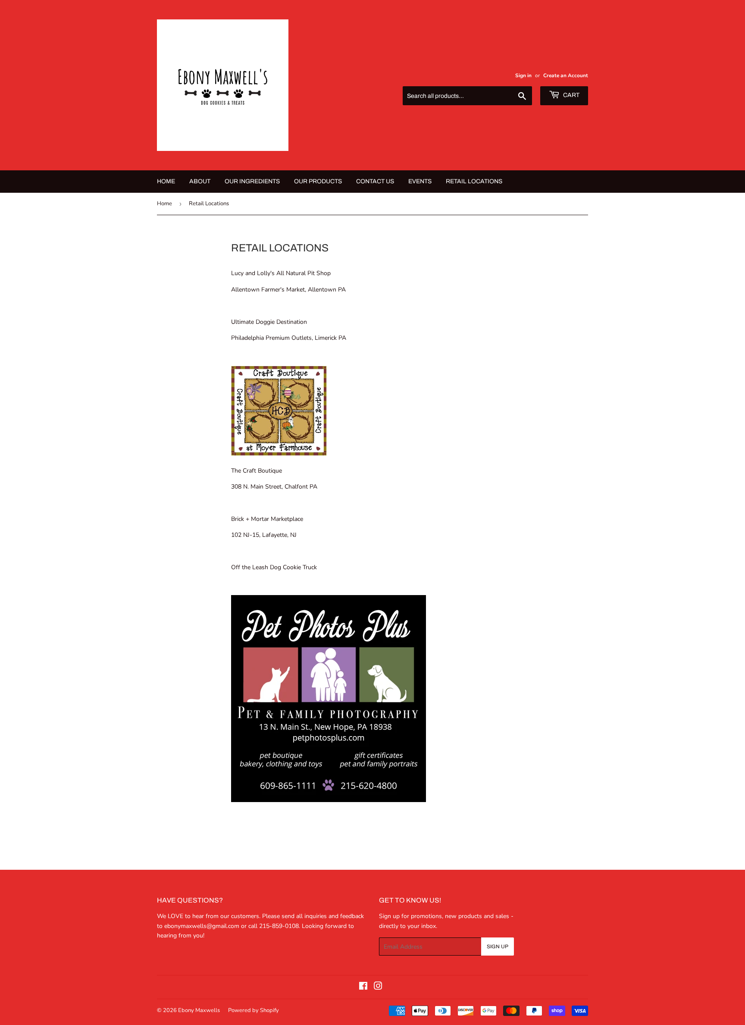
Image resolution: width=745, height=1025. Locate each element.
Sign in (523, 75)
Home (166, 181)
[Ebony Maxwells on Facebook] (363, 987)
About (199, 181)
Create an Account (565, 75)
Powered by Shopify (253, 1010)
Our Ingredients (252, 181)
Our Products (318, 181)
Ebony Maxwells (199, 1010)
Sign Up (497, 947)
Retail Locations (474, 181)
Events (420, 181)
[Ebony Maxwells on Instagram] (378, 987)
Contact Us (375, 181)
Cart (570, 95)
